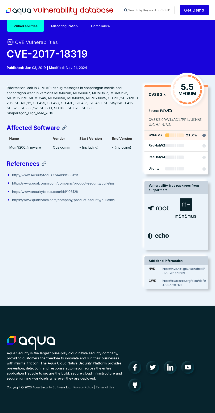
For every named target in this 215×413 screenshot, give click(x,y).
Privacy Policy (83, 387)
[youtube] (189, 368)
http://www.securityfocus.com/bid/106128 (45, 175)
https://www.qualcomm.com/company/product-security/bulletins (63, 183)
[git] (136, 386)
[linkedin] (171, 368)
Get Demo (194, 10)
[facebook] (136, 368)
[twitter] (154, 368)
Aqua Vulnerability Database (59, 11)
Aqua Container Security (31, 343)
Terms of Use (105, 387)
